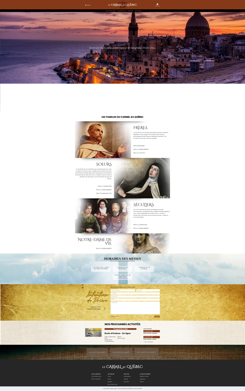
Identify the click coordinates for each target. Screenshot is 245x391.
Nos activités (139, 153)
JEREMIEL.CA (131, 388)
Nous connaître (105, 186)
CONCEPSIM (140, 388)
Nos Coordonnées (104, 248)
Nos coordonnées (141, 149)
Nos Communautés (104, 193)
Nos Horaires (139, 146)
